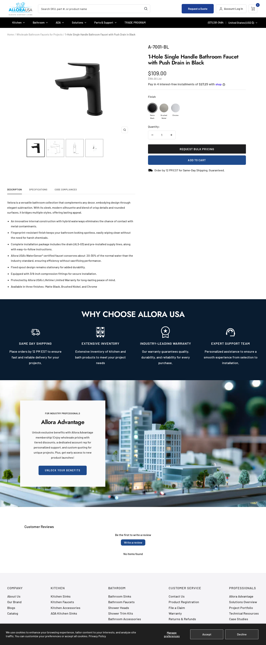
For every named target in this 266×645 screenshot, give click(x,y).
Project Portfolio (241, 608)
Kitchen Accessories (65, 608)
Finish (152, 96)
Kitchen (17, 22)
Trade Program (135, 22)
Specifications (38, 189)
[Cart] (253, 8)
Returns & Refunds (182, 619)
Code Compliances (66, 189)
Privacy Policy (97, 636)
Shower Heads (118, 608)
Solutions (77, 22)
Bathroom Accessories (124, 619)
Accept (206, 634)
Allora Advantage (241, 596)
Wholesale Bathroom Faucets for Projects (39, 34)
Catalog (12, 613)
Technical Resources (244, 613)
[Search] (146, 8)
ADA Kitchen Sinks (64, 613)
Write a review (133, 542)
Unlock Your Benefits (62, 470)
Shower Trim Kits (120, 613)
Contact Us (177, 596)
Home (10, 34)
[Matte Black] (152, 108)
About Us (13, 596)
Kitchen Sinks (61, 596)
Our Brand (14, 602)
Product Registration (184, 602)
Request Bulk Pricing (197, 149)
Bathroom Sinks (119, 596)
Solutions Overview (243, 602)
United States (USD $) (241, 22)
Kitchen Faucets (62, 602)
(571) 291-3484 (215, 22)
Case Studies (238, 619)
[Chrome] (175, 108)
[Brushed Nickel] (164, 108)
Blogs (11, 608)
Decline (242, 634)
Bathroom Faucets (121, 602)
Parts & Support (103, 22)
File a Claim (177, 608)
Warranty (175, 613)
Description (14, 189)
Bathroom (39, 22)
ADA (58, 22)
